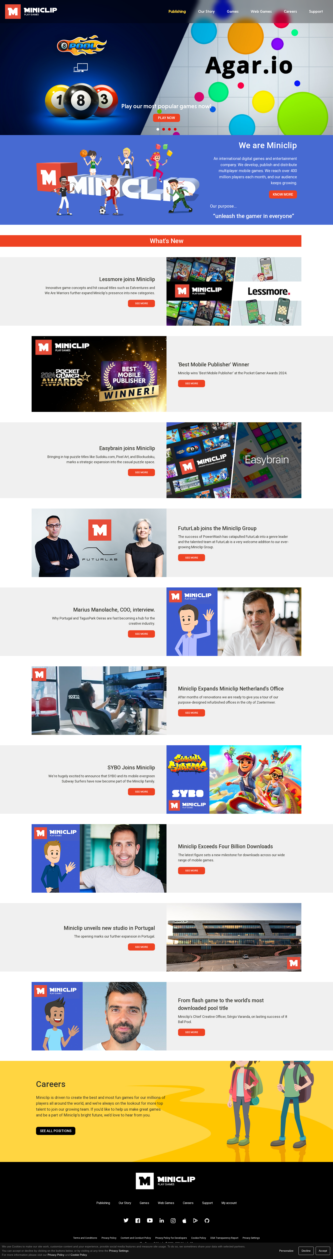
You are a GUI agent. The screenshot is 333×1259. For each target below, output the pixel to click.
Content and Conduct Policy (136, 1238)
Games (233, 11)
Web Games (261, 11)
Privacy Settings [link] (119, 1250)
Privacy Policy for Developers (171, 1238)
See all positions (55, 1131)
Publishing (177, 11)
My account (229, 1203)
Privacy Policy (109, 1238)
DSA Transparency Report (224, 1238)
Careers (290, 11)
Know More (283, 194)
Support (316, 11)
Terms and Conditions (85, 1238)
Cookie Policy (198, 1238)
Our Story (206, 11)
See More (141, 303)
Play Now (166, 118)
